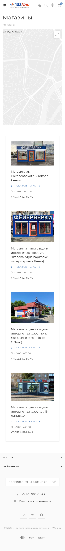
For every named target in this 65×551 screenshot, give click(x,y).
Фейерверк (11, 466)
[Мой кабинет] (52, 5)
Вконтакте (23, 515)
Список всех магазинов (35, 501)
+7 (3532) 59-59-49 (22, 196)
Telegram (32, 515)
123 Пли (8, 457)
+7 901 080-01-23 (33, 494)
